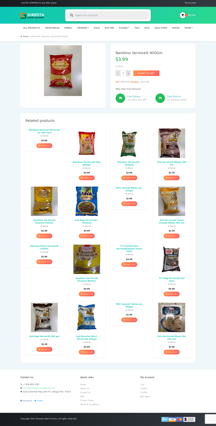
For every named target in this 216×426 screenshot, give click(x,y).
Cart (142, 384)
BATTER (109, 27)
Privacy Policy (87, 400)
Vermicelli (35, 36)
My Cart (191, 15)
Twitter (39, 400)
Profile (143, 392)
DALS (97, 27)
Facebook (27, 400)
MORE (188, 27)
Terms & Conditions (89, 404)
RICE (147, 27)
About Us (84, 388)
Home (83, 384)
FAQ (82, 396)
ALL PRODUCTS (31, 27)
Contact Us (85, 392)
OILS (137, 27)
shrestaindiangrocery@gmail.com (39, 388)
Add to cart (147, 73)
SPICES (175, 27)
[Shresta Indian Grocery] (32, 15)
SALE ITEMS (160, 27)
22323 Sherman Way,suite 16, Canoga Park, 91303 (46, 391)
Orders (143, 388)
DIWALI (68, 27)
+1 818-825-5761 (30, 384)
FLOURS (123, 27)
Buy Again (145, 396)
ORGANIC (82, 27)
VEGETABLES (52, 27)
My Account (190, 2)
